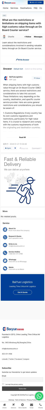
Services (14, 8)
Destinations (26, 8)
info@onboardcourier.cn (10, 349)
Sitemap (11, 400)
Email (4, 376)
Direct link (24, 148)
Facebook (18, 359)
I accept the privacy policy (14, 384)
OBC (4, 15)
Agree (9, 148)
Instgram (26, 359)
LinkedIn (5, 359)
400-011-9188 (7, 354)
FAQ (35, 8)
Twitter (11, 359)
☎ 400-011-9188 (36, 2)
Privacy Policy (31, 400)
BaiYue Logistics (28, 395)
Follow (28, 37)
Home (5, 8)
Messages (38, 37)
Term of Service (20, 400)
